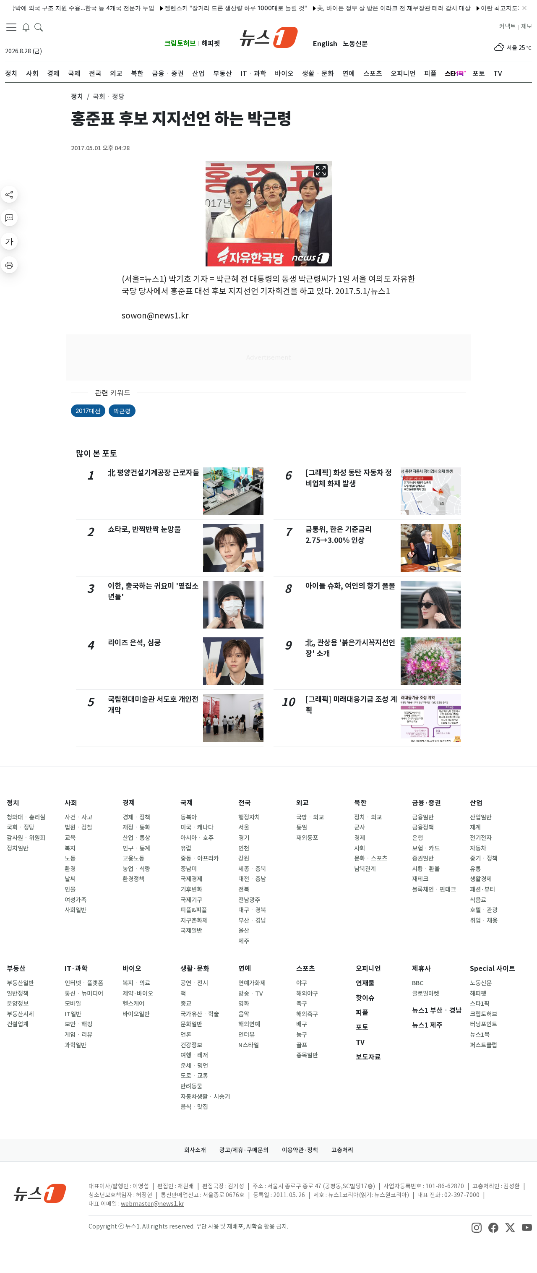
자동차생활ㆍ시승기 (205, 1097)
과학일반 (75, 1045)
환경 (70, 869)
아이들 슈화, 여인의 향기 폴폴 (350, 586)
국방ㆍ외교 (310, 817)
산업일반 (481, 817)
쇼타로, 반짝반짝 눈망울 (144, 529)
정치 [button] (77, 96)
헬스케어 (133, 1003)
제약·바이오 (138, 993)
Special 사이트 (492, 968)
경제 (129, 802)
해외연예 (249, 1024)
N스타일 (248, 1045)
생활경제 (481, 879)
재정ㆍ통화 (136, 827)
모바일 (73, 1003)
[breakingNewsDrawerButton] (26, 27)
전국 (244, 802)
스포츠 (305, 968)
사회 (71, 802)
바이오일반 (136, 1014)
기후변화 (191, 889)
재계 (475, 827)
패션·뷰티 (482, 889)
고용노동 (133, 858)
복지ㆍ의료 (136, 983)
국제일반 (191, 930)
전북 (243, 889)
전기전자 (481, 838)
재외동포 (307, 838)
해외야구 (307, 993)
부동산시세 (20, 1014)
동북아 (188, 817)
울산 (243, 930)
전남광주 (249, 900)
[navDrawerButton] (11, 27)
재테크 (420, 879)
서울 (243, 827)
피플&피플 (193, 910)
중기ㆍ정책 (484, 858)
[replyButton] (9, 217)
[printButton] (9, 264)
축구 (301, 1003)
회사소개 (195, 1150)
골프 (301, 1045)
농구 (301, 1034)
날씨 (70, 879)
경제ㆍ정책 (136, 817)
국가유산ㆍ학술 (199, 1014)
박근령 (122, 410)
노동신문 (355, 43)
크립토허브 (180, 43)
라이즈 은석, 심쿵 (134, 642)
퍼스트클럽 (483, 1045)
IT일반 (73, 1014)
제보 (526, 26)
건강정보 (191, 1045)
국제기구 (191, 900)
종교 (185, 1003)
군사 (359, 827)
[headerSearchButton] (38, 27)
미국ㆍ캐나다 (197, 827)
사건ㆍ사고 (78, 817)
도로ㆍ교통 (194, 1076)
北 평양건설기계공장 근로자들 (153, 472)
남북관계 (365, 869)
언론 (185, 1034)
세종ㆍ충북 (252, 869)
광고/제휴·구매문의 (243, 1150)
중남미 (188, 869)
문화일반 (191, 1024)
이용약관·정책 (300, 1150)
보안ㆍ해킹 (78, 1024)
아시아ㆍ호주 (197, 838)
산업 (476, 802)
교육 (70, 838)
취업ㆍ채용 (484, 920)
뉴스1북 (480, 1034)
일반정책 (18, 993)
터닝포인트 (483, 1024)
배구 (301, 1024)
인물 (70, 889)
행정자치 (249, 817)
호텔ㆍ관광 (484, 910)
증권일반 (423, 858)
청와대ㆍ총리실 (26, 817)
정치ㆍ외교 (368, 817)
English (325, 43)
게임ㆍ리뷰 (78, 1034)
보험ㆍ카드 (426, 848)
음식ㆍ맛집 (194, 1107)
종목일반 (307, 1055)
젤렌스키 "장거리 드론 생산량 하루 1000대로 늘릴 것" (217, 7)
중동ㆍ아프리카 (199, 858)
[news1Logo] (40, 1193)
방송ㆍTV (250, 993)
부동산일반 (20, 983)
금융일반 (423, 817)
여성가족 (75, 900)
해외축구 (307, 1014)
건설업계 (18, 1024)
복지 (70, 848)
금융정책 (423, 827)
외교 (302, 802)
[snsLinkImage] (477, 1227)
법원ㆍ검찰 (78, 827)
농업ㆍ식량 (136, 869)
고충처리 (342, 1150)
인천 (243, 848)
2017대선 (88, 410)
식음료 (478, 900)
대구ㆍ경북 (252, 910)
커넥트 (507, 26)
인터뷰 (246, 1034)
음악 (243, 1014)
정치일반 (18, 848)
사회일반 (75, 910)
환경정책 (133, 879)
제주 (243, 941)
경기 (243, 838)
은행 (417, 838)
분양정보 (18, 1003)
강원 (243, 858)
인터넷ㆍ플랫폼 (84, 983)
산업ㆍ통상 (136, 838)
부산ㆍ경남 (252, 920)
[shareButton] (9, 194)
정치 (13, 802)
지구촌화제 (194, 920)
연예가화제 (252, 983)
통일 (301, 827)
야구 (301, 983)
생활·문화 (194, 968)
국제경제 (191, 879)
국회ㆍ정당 (20, 827)
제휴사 (421, 968)
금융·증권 (426, 802)
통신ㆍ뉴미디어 (84, 993)
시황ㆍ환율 (426, 869)
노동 (70, 858)
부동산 (16, 968)
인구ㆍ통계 (136, 848)
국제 (186, 802)
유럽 (185, 848)
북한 (360, 802)
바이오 (132, 968)
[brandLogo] (269, 36)
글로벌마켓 (425, 993)
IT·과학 (76, 968)
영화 (243, 1003)
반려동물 (191, 1086)
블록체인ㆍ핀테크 (434, 889)
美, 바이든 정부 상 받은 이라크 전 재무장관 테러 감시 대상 (376, 7)
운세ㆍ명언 (194, 1066)
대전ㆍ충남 (252, 879)
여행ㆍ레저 (194, 1055)
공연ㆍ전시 (194, 983)
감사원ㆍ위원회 (26, 838)
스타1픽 (480, 1003)
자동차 (478, 848)
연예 (244, 968)
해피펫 (210, 43)
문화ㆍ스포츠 (370, 858)
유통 (475, 869)
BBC (417, 983)
